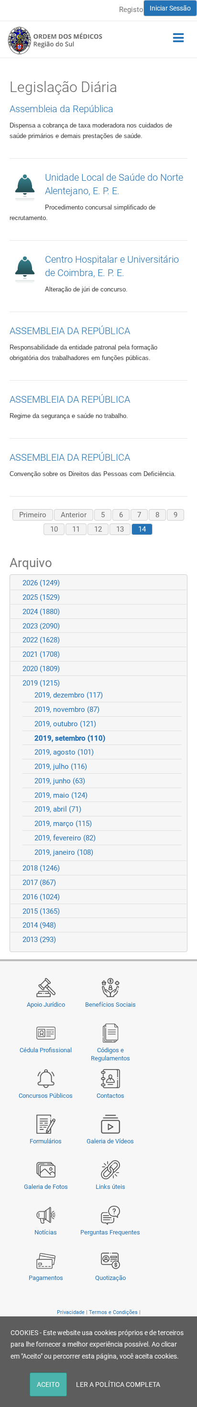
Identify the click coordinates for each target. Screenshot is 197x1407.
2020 (41, 668)
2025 (41, 597)
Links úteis (110, 1186)
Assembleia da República (61, 109)
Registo (131, 9)
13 (120, 529)
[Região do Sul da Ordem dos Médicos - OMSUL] (55, 40)
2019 (41, 683)
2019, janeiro (63, 852)
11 (76, 529)
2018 (41, 868)
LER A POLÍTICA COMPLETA (118, 1384)
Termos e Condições (113, 1312)
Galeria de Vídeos (110, 1141)
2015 (41, 911)
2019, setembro (69, 738)
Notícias (45, 1232)
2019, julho (60, 766)
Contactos (110, 1095)
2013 (39, 939)
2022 (41, 640)
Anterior (74, 515)
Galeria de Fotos (46, 1186)
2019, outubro (65, 724)
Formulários (46, 1141)
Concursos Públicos (46, 1095)
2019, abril (57, 809)
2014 (39, 925)
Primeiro (32, 515)
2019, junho (59, 781)
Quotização (110, 1277)
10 (54, 529)
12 (98, 529)
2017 (39, 882)
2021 (41, 654)
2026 (41, 583)
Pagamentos (46, 1277)
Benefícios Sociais (110, 1004)
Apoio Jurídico (46, 1004)
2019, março (63, 823)
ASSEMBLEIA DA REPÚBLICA (70, 331)
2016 (41, 897)
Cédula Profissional (46, 1050)
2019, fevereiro (65, 838)
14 (142, 529)
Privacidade (71, 1312)
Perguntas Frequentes (110, 1232)
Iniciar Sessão (170, 8)
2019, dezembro (68, 695)
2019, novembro (66, 709)
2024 (41, 611)
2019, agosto (64, 752)
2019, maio (61, 795)
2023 (41, 626)
